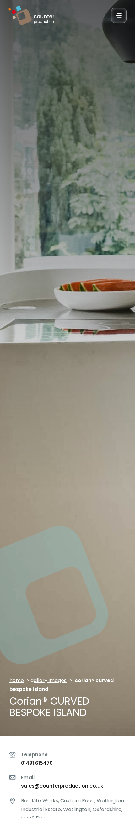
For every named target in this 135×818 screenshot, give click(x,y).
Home (16, 680)
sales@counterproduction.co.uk (62, 786)
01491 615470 (37, 763)
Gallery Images (48, 680)
